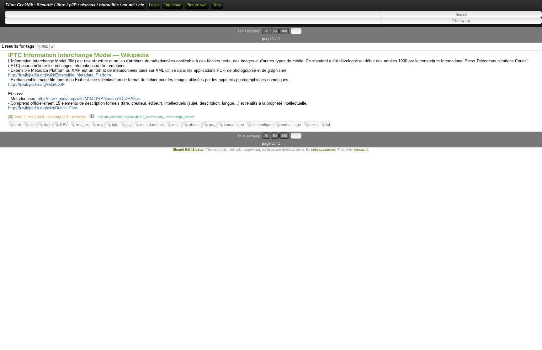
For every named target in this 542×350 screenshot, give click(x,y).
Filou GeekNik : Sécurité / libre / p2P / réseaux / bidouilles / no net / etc (75, 5)
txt (328, 125)
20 (266, 31)
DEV (64, 125)
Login (154, 5)
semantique (234, 125)
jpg (129, 125)
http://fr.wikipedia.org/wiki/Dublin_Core (42, 108)
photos (194, 125)
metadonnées (152, 125)
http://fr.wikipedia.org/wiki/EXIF (36, 84)
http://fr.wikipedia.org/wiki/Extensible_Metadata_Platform (59, 75)
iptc (115, 125)
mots (176, 125)
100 (284, 31)
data (47, 125)
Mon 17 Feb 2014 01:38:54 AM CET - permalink (50, 117)
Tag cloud (172, 5)
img (100, 125)
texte (314, 125)
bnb (47, 46)
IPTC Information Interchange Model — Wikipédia (78, 55)
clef (32, 125)
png (212, 125)
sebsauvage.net (323, 149)
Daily (216, 5)
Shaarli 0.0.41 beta (188, 149)
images (82, 125)
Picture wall (196, 5)
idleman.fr (361, 149)
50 (275, 31)
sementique (262, 125)
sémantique (291, 125)
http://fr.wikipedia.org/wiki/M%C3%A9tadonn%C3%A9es (89, 98)
